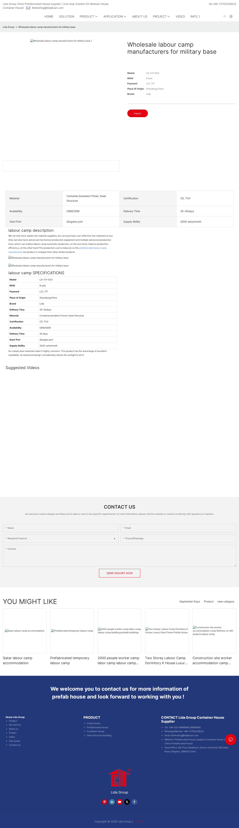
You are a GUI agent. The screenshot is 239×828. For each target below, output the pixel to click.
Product (209, 601)
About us (13, 728)
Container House (95, 731)
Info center (14, 741)
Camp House (93, 723)
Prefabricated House (97, 727)
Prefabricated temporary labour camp (69, 660)
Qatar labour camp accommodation (17, 660)
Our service (15, 724)
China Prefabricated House (178, 743)
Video (12, 736)
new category (226, 601)
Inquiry (137, 113)
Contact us (14, 744)
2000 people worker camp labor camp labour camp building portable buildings (118, 660)
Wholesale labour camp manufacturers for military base (46, 27)
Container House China (218, 739)
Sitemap (139, 821)
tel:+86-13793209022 (222, 3)
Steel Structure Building (99, 735)
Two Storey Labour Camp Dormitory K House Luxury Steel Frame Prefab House (166, 660)
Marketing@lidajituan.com (47, 7)
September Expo (189, 601)
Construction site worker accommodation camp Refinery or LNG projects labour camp (212, 660)
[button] (199, 16)
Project (12, 732)
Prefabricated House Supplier (189, 739)
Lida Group (8, 27)
